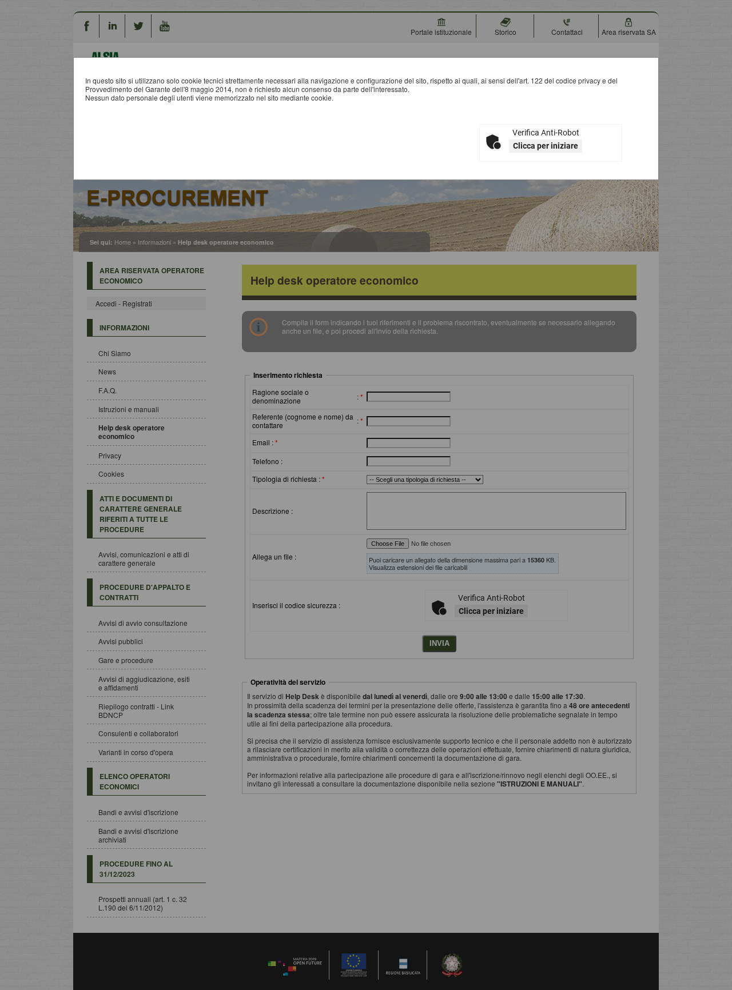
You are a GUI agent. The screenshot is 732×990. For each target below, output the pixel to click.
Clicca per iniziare (545, 145)
